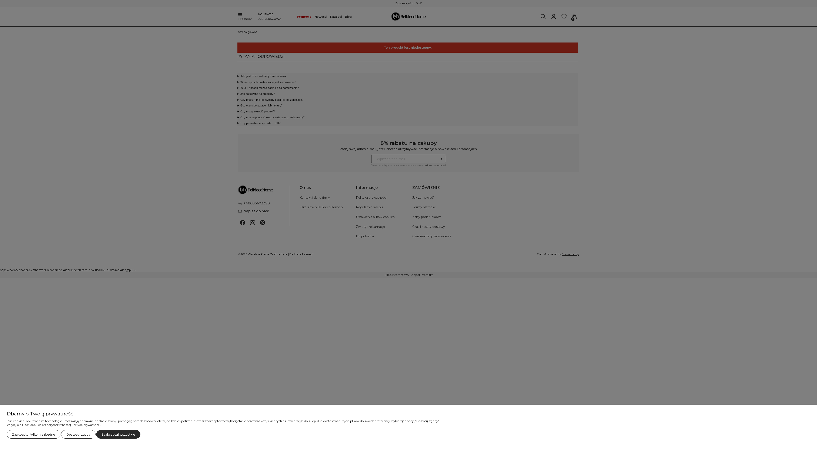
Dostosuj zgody (78, 434)
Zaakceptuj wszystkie (118, 434)
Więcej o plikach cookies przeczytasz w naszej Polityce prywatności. (54, 424)
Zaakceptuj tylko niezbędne (33, 434)
